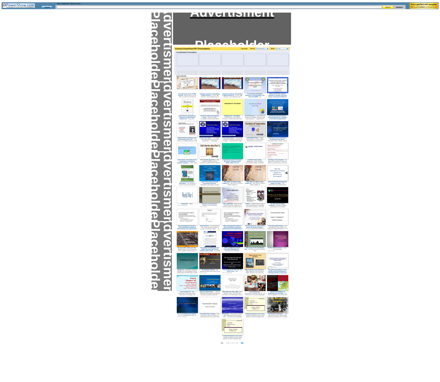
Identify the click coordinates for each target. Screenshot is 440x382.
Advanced (399, 7)
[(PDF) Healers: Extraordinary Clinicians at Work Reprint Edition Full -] (187, 114)
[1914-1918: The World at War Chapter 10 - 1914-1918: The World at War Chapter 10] (232, 180)
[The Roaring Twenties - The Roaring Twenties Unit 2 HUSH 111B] (210, 268)
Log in (78, 3)
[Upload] (47, 7)
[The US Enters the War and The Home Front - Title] (232, 268)
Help (58, 3)
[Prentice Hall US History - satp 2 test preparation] (277, 246)
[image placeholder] (183, 60)
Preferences (65, 3)
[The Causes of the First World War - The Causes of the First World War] (255, 246)
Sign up (72, 3)
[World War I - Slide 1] (187, 202)
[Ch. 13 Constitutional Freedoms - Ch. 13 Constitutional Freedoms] (187, 312)
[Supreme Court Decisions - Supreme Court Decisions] (210, 202)
